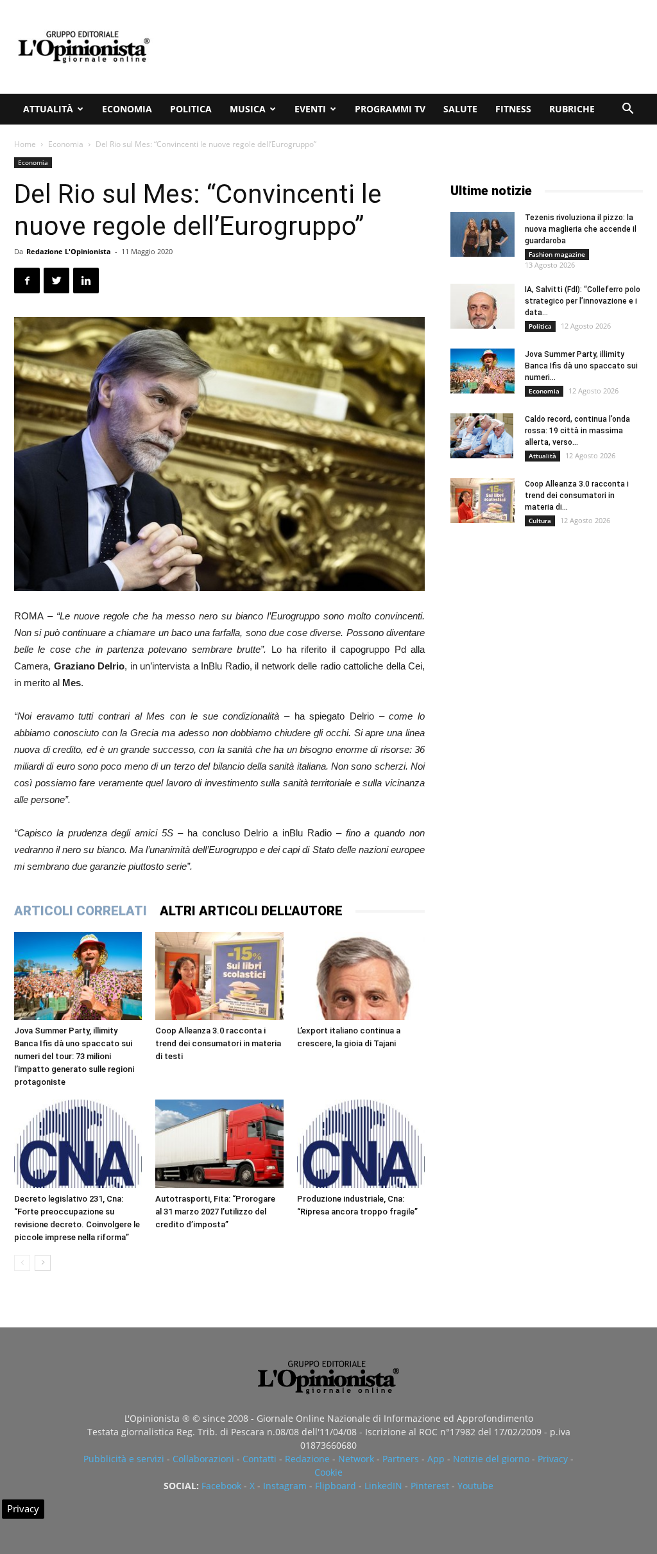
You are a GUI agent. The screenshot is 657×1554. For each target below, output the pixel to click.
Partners (400, 1459)
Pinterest (430, 1486)
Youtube (475, 1486)
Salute (460, 109)
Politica (191, 109)
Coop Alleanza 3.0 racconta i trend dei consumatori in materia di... (577, 495)
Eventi (310, 109)
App (436, 1459)
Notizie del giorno (491, 1459)
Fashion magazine (557, 254)
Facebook (221, 1486)
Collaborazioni (203, 1459)
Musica (248, 109)
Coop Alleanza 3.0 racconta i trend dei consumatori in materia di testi (218, 1043)
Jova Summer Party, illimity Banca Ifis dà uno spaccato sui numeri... (581, 366)
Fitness (513, 109)
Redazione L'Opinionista (68, 251)
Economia (127, 109)
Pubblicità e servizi (123, 1459)
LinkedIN (383, 1486)
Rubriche (572, 109)
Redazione (307, 1459)
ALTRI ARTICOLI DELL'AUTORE (251, 911)
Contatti (260, 1459)
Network (356, 1459)
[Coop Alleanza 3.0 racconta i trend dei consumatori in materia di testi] (219, 976)
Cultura (540, 520)
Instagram (285, 1486)
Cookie (328, 1472)
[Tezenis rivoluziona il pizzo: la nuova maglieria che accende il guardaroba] (482, 234)
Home (25, 144)
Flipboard (335, 1486)
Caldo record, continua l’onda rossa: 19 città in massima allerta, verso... (577, 431)
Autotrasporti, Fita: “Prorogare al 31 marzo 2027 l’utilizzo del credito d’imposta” (215, 1211)
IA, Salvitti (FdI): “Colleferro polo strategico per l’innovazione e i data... (582, 301)
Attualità (48, 109)
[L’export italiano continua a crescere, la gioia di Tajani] (361, 976)
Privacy (553, 1459)
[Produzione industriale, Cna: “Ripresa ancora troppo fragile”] (361, 1143)
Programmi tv (390, 109)
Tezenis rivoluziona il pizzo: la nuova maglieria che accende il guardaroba (580, 229)
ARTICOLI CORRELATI (80, 911)
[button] (627, 110)
